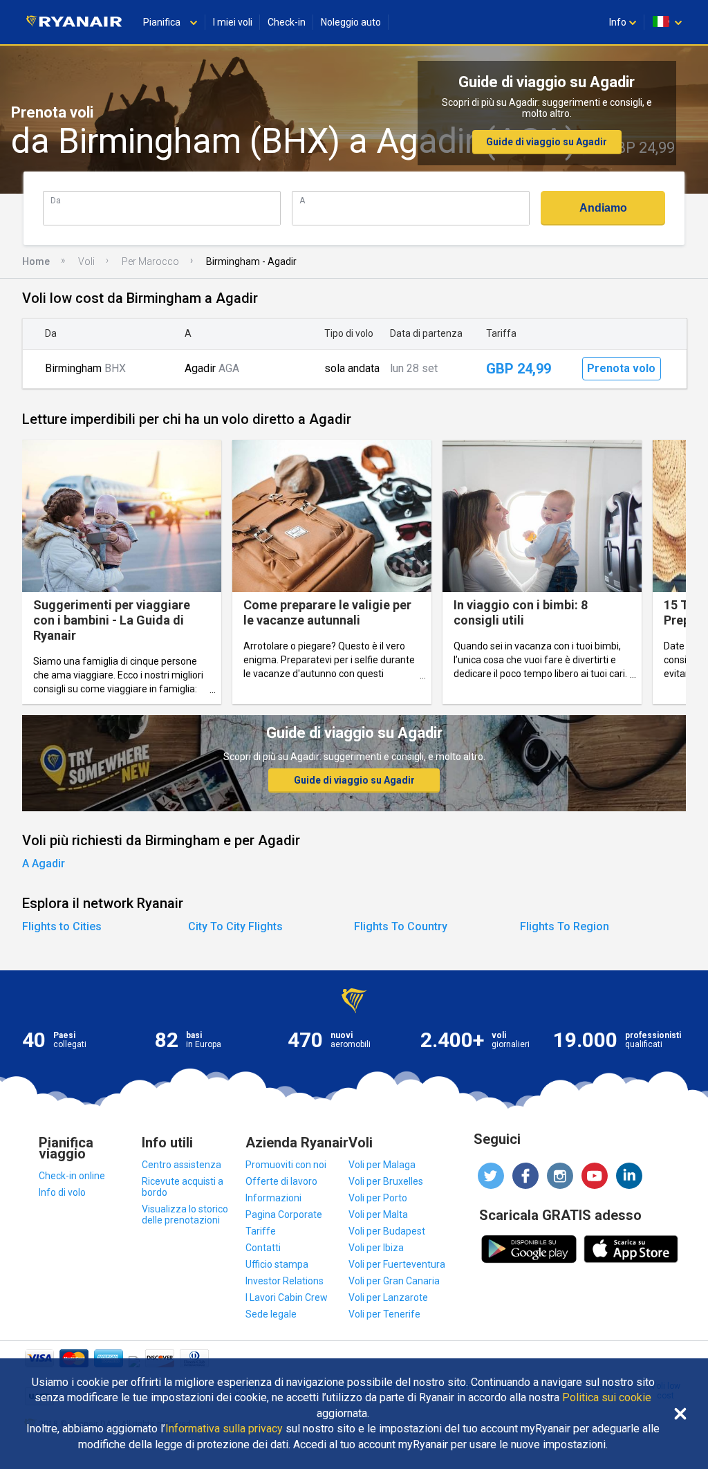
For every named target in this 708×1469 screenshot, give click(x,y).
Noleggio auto (351, 22)
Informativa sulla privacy (224, 1429)
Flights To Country (400, 926)
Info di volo (62, 1192)
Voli (86, 261)
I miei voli (232, 22)
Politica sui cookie (606, 1398)
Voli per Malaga (382, 1164)
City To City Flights (235, 926)
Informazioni (273, 1197)
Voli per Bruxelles (385, 1181)
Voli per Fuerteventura (396, 1264)
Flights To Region (564, 926)
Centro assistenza (181, 1164)
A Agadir (43, 863)
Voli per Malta (378, 1214)
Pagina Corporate (283, 1214)
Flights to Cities (62, 926)
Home (36, 261)
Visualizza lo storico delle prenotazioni (185, 1214)
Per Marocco (150, 261)
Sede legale (271, 1314)
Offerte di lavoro (281, 1181)
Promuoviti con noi (285, 1164)
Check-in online (72, 1175)
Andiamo (603, 208)
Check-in (287, 22)
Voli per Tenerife (384, 1314)
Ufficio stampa (276, 1264)
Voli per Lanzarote (388, 1297)
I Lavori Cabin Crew (286, 1297)
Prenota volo (621, 368)
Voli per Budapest (386, 1231)
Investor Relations (284, 1280)
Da (55, 200)
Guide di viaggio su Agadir (546, 141)
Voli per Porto (377, 1197)
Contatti (263, 1247)
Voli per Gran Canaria (394, 1280)
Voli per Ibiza (376, 1247)
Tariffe (260, 1231)
